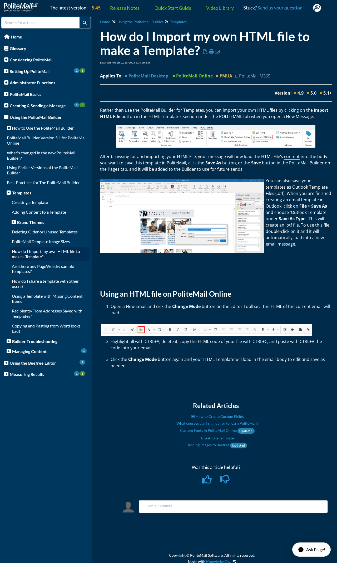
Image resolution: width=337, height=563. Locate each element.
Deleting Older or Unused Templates (45, 231)
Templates (21, 192)
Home (16, 36)
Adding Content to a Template (39, 211)
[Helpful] (207, 481)
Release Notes (125, 8)
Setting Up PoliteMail (46, 71)
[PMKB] (23, 4)
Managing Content (48, 351)
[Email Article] (217, 52)
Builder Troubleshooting (34, 341)
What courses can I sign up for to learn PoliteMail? (217, 423)
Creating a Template (30, 202)
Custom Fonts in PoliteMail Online (216, 430)
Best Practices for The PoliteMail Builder (43, 182)
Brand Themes (30, 222)
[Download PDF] (205, 52)
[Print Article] (212, 52)
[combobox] (41, 22)
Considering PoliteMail (31, 59)
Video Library (220, 8)
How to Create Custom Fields (219, 416)
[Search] (85, 22)
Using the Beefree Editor (46, 362)
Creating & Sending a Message (46, 105)
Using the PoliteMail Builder (36, 117)
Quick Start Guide (173, 8)
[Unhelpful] (225, 481)
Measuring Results (46, 374)
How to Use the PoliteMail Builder (42, 127)
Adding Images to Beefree (216, 445)
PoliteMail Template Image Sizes (41, 241)
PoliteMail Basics (25, 94)
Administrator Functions (32, 82)
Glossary (18, 48)
